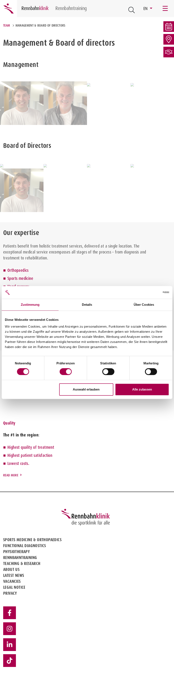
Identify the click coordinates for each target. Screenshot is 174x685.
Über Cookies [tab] (144, 304)
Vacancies (12, 581)
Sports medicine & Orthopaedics (32, 539)
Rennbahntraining (20, 557)
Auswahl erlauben (86, 389)
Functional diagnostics (24, 545)
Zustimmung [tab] (30, 304)
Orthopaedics (18, 270)
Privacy (10, 593)
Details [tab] (87, 304)
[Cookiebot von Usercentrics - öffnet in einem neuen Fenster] (150, 292)
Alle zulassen (142, 389)
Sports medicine (20, 278)
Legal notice (14, 587)
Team (6, 25)
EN (146, 8)
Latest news (13, 575)
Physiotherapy (16, 551)
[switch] (66, 371)
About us (11, 569)
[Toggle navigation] (165, 8)
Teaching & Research (22, 563)
